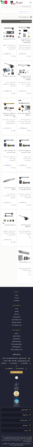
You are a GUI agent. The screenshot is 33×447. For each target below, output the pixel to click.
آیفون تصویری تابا (16, 317)
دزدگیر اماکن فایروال (16, 336)
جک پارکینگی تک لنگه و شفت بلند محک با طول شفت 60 (25, 189)
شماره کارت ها (16, 300)
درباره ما (16, 295)
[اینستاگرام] (16, 377)
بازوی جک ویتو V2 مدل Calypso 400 (25, 226)
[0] (2, 2)
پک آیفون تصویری (16, 338)
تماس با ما (16, 298)
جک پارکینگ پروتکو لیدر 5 (9, 225)
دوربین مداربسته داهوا (16, 341)
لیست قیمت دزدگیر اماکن (16, 322)
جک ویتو (16, 333)
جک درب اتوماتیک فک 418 (24, 262)
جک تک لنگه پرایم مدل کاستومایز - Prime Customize (25, 78)
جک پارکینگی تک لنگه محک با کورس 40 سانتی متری (25, 152)
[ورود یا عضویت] (5, 2)
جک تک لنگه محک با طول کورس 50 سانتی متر (9, 151)
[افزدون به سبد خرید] (30, 56)
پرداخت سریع (16, 372)
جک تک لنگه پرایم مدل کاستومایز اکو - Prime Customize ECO (25, 40)
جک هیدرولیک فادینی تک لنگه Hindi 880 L (24, 114)
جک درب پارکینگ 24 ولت (16, 325)
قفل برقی (16, 311)
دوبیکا (27, 437)
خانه (30, 11)
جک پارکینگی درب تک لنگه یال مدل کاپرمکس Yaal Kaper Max (9, 115)
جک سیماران (16, 314)
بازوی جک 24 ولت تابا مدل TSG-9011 (10, 188)
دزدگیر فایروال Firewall (16, 347)
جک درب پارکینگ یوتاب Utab (16, 349)
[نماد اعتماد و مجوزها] (16, 394)
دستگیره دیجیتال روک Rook (16, 344)
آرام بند (16, 308)
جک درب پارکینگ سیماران (16, 319)
